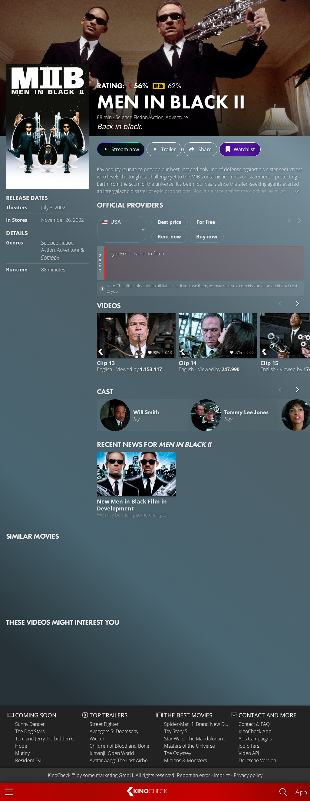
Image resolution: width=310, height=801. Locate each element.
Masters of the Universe (189, 746)
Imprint (222, 775)
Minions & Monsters (185, 760)
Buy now (206, 236)
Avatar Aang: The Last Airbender (121, 760)
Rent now (169, 236)
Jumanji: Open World (112, 753)
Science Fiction (57, 242)
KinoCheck (59, 775)
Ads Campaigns (255, 739)
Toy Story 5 (175, 731)
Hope (21, 746)
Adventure (68, 250)
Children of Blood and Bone (119, 746)
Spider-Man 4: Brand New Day (196, 724)
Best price (169, 222)
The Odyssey (177, 753)
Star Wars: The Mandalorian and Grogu (196, 739)
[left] (289, 220)
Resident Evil (29, 760)
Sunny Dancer (30, 724)
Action (48, 250)
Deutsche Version (257, 760)
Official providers (130, 205)
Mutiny (22, 753)
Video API (249, 753)
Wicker (97, 739)
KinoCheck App (255, 731)
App (301, 791)
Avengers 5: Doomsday (114, 731)
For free (205, 222)
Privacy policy (248, 775)
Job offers (249, 746)
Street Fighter (104, 724)
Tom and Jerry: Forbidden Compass (47, 739)
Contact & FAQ (254, 724)
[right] (299, 220)
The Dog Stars (30, 731)
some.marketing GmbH (108, 775)
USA (115, 221)
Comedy (50, 257)
